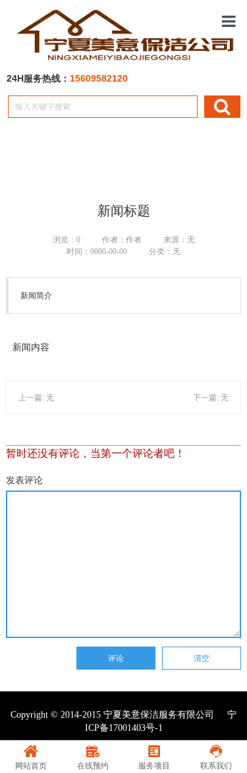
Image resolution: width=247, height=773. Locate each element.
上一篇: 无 (36, 397)
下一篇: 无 (211, 397)
